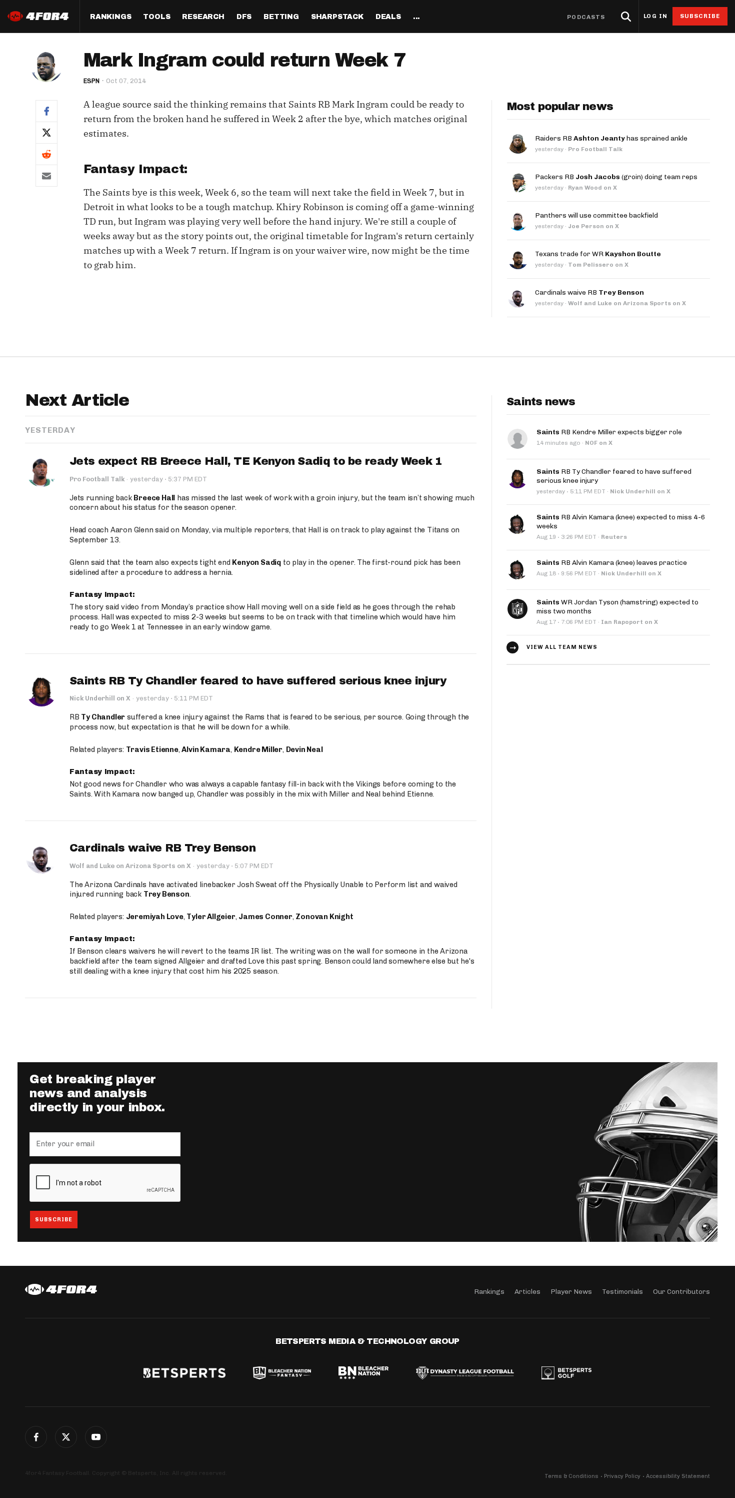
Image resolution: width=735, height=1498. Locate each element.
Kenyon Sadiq (256, 562)
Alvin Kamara (206, 749)
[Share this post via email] (47, 176)
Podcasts (586, 17)
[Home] (61, 1289)
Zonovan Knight (324, 916)
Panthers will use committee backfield (596, 215)
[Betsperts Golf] (567, 1373)
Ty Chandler (103, 716)
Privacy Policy (622, 1476)
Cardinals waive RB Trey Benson (163, 848)
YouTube (96, 1436)
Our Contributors (681, 1291)
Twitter (66, 1436)
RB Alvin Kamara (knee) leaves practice (611, 562)
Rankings (110, 17)
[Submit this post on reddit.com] (47, 154)
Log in (656, 16)
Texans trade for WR (598, 254)
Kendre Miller (258, 749)
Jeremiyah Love (155, 916)
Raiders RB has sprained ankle (611, 138)
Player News (571, 1291)
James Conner (265, 916)
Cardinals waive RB (589, 292)
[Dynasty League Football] (465, 1373)
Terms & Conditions (571, 1476)
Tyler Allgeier (210, 916)
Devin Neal (304, 749)
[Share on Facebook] (47, 111)
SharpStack (337, 17)
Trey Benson (167, 894)
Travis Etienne (152, 749)
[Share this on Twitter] (47, 132)
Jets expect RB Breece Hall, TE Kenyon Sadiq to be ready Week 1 (256, 461)
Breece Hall (154, 497)
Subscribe (700, 16)
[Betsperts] (185, 1373)
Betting (281, 17)
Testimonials (622, 1291)
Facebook (36, 1436)
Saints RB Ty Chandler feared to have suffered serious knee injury (258, 681)
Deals (388, 17)
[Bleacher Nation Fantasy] (282, 1373)
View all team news (562, 647)
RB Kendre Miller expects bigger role (609, 432)
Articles (527, 1291)
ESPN (92, 81)
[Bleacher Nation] (363, 1373)
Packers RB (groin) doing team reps (616, 177)
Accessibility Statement (678, 1476)
